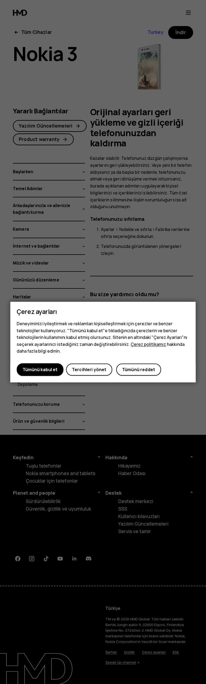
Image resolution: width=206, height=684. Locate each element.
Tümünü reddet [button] (138, 369)
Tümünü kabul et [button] (40, 369)
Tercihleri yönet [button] (89, 369)
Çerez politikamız (148, 344)
